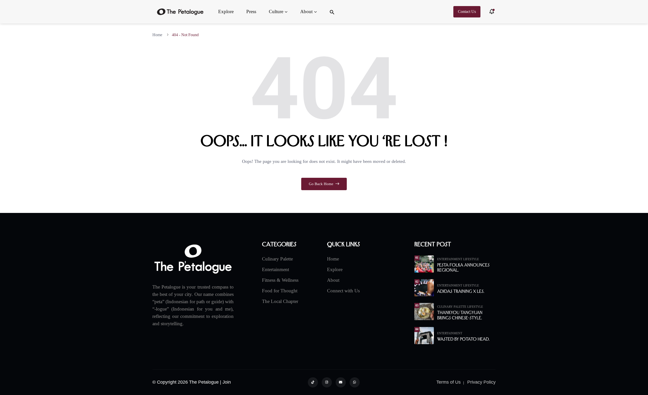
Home (158, 35)
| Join (225, 382)
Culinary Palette (277, 258)
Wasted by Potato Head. (463, 339)
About (306, 11)
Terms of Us (448, 382)
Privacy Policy (481, 382)
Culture (276, 11)
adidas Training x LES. (460, 291)
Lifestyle (471, 259)
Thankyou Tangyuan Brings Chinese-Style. (459, 315)
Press (251, 11)
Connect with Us (343, 290)
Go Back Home (321, 184)
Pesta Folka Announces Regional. (463, 267)
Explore (226, 11)
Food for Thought (279, 290)
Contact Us (467, 11)
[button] (332, 12)
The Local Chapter (280, 301)
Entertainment (275, 269)
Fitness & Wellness (280, 280)
